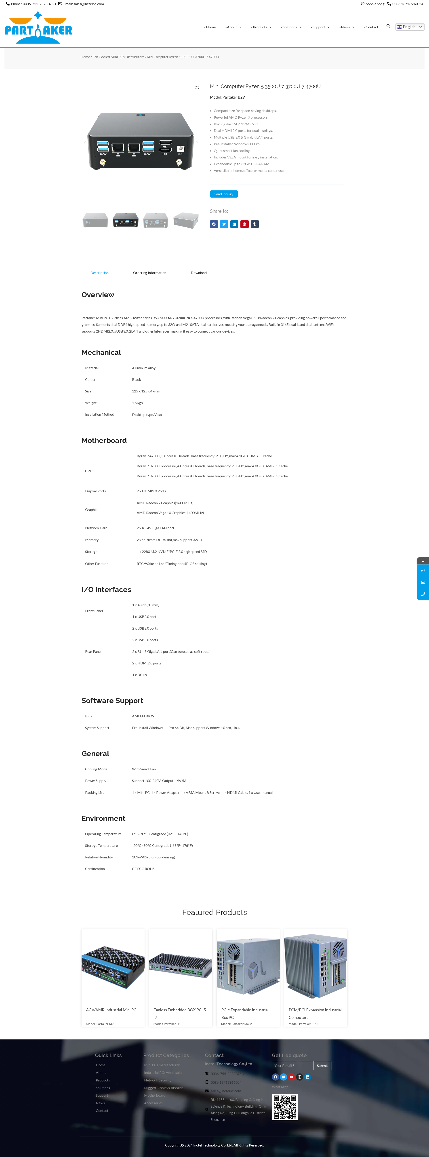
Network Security (157, 1080)
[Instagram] (299, 1077)
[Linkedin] (307, 1077)
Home (85, 57)
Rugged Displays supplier (163, 1087)
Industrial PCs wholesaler (163, 1072)
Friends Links (10, 1148)
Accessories (153, 1103)
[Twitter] (283, 1077)
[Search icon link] (388, 27)
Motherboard (154, 1095)
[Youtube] (291, 1077)
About (101, 1072)
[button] (214, 224)
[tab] (99, 272)
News (100, 1103)
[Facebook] (275, 1077)
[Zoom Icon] (197, 87)
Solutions (103, 1087)
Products (103, 1080)
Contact (102, 1110)
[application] (239, 27)
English (409, 26)
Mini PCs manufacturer (162, 1065)
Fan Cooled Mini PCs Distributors (118, 57)
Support (102, 1095)
